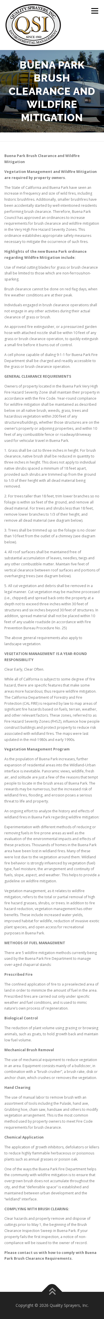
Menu (94, 10)
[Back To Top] (52, 1292)
